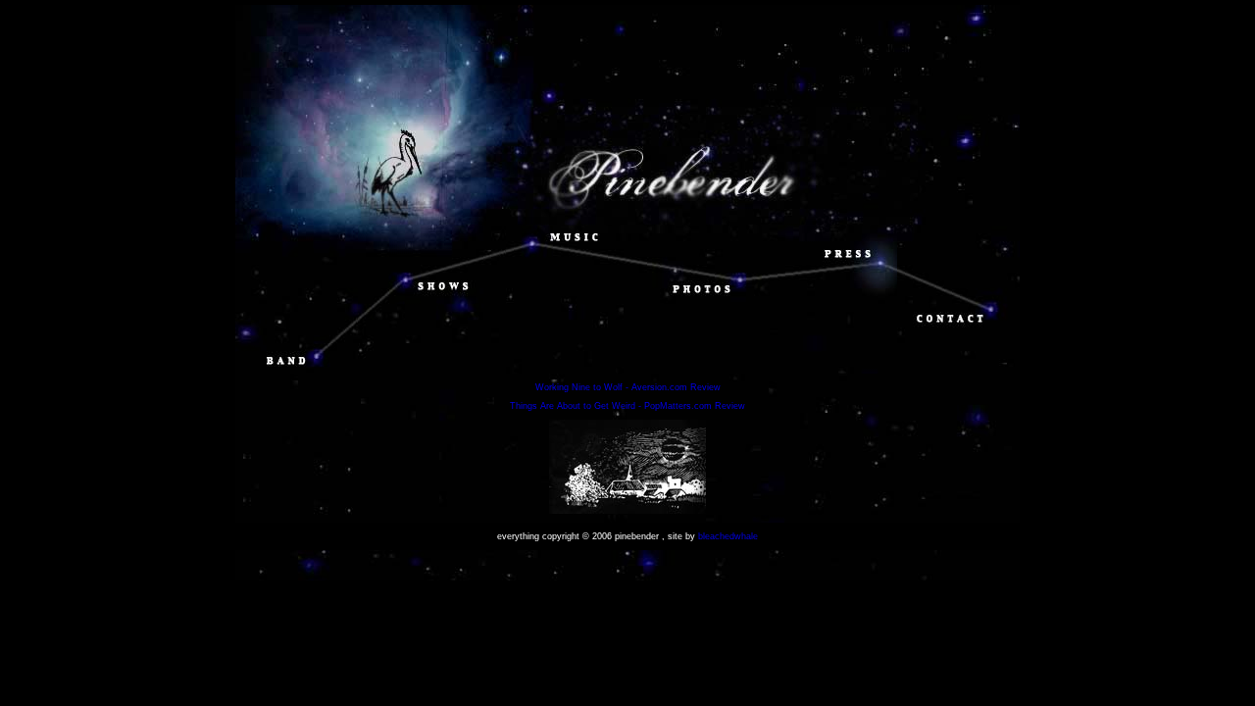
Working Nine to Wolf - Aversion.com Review (628, 387)
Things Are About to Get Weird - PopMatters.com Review (627, 406)
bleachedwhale (728, 536)
